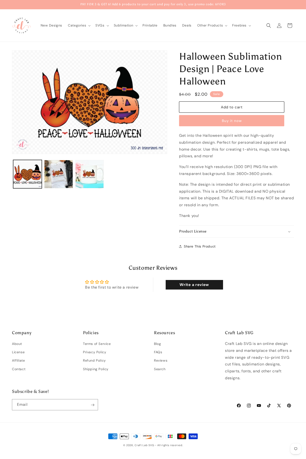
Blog (157, 344)
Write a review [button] (194, 284)
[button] (79, 25)
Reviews (160, 361)
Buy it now (232, 120)
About (17, 344)
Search (160, 369)
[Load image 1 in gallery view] (27, 174)
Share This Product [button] (200, 246)
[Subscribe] (92, 405)
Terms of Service (97, 344)
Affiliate (18, 361)
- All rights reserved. (169, 445)
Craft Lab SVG (144, 445)
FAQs (158, 352)
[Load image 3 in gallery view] (89, 174)
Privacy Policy (94, 352)
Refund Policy (94, 361)
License (18, 352)
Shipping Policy (96, 369)
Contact (18, 369)
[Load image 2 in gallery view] (58, 174)
